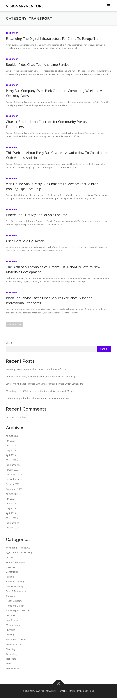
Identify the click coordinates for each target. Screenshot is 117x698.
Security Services (14, 644)
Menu (108, 5)
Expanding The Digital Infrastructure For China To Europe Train (53, 38)
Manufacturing (13, 625)
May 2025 (11, 508)
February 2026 (13, 464)
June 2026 (11, 445)
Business (10, 567)
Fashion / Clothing (15, 581)
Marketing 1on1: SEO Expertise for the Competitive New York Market (40, 391)
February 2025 (13, 522)
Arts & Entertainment (16, 562)
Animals (10, 557)
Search (9, 342)
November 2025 (14, 479)
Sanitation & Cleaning (16, 639)
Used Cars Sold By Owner (24, 241)
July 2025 (10, 498)
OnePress (65, 690)
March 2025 (12, 518)
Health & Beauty (14, 600)
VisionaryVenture (25, 6)
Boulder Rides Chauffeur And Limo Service (37, 64)
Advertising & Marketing (18, 547)
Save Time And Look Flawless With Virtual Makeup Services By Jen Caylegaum (44, 383)
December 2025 (14, 474)
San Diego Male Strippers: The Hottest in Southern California (36, 369)
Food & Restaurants (16, 591)
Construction (12, 571)
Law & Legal (12, 620)
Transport (12, 33)
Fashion (10, 576)
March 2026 (12, 460)
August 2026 (12, 435)
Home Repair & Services (18, 610)
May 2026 (11, 450)
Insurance (11, 615)
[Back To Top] (58, 683)
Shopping (10, 649)
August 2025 (12, 493)
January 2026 (12, 469)
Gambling (10, 596)
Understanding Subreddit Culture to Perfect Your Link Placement (37, 398)
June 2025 (11, 503)
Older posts (14, 324)
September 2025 (14, 489)
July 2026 (10, 440)
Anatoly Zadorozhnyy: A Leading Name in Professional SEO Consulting (40, 376)
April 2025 (11, 513)
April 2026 (11, 455)
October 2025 (13, 484)
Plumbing (10, 629)
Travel (9, 663)
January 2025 (12, 527)
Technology (12, 654)
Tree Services (12, 668)
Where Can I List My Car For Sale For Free (36, 214)
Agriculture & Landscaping (19, 552)
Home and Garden (15, 605)
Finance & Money (14, 586)
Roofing (10, 634)
